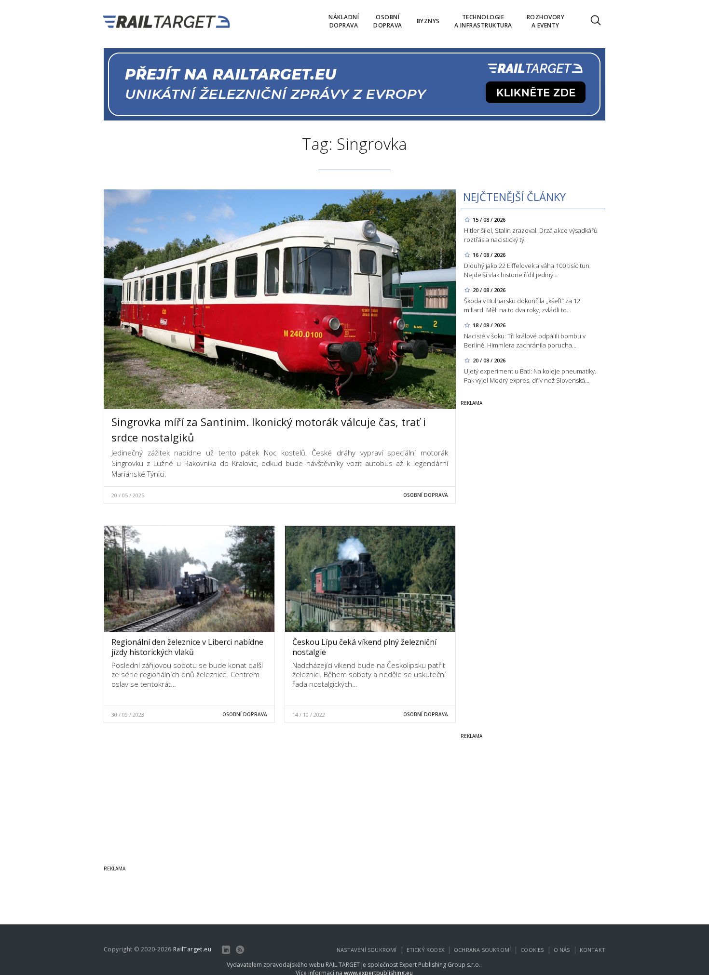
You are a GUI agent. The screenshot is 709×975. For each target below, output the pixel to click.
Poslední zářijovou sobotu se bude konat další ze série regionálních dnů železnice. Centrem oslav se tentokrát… (187, 674)
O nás (562, 949)
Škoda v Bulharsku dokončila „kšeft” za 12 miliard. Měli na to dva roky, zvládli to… (522, 305)
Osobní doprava (425, 495)
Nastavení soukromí (367, 949)
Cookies (532, 949)
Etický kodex (425, 949)
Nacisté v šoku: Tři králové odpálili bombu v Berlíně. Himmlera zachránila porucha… (525, 340)
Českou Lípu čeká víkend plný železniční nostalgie (364, 647)
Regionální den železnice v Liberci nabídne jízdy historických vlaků (187, 647)
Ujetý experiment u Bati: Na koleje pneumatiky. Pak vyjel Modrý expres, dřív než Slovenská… (530, 376)
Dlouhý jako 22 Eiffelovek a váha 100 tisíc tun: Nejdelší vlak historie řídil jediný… (527, 270)
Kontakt (592, 949)
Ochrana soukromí (482, 949)
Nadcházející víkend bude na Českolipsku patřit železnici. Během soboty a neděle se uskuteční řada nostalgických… (369, 674)
